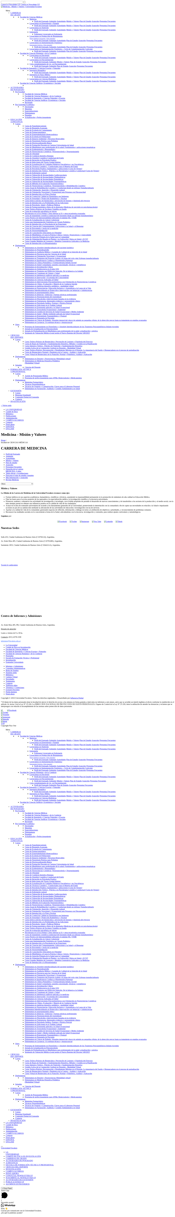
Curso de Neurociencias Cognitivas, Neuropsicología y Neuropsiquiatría (52, 152)
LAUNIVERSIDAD (12, 1153)
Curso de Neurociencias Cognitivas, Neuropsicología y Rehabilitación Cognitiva (55, 186)
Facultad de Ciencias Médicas (36, 94)
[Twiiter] (73, 521)
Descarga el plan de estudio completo (20, 475)
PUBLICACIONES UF (15, 1182)
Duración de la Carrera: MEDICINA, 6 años (14, 470)
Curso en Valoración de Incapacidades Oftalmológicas (45, 177)
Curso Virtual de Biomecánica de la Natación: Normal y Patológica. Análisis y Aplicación (58, 354)
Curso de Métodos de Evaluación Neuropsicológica (44, 184)
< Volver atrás (6, 405)
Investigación (11, 660)
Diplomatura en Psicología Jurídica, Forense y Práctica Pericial (48, 303)
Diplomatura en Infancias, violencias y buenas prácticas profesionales (51, 295)
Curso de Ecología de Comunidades (38, 130)
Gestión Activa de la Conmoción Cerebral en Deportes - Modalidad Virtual (53, 348)
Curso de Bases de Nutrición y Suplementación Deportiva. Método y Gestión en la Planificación (61, 344)
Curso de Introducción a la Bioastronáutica (41, 243)
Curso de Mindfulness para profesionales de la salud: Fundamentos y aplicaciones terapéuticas (60, 147)
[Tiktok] (119, 521)
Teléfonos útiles (12, 685)
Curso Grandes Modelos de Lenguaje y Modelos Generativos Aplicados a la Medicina (57, 241)
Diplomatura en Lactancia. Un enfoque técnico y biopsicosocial (48, 322)
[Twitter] (4, 712)
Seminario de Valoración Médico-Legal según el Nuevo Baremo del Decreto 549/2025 (57, 333)
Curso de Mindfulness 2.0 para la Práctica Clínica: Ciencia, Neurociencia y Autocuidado (58, 235)
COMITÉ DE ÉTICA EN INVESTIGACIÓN (23, 1156)
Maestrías (28, 109)
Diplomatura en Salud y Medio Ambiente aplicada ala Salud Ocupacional (52, 314)
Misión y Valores (72, 21)
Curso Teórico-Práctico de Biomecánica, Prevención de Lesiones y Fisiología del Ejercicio (59, 342)
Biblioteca (9, 414)
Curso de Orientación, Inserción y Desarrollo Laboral (45, 190)
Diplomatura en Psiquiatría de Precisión (39, 318)
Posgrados (9, 656)
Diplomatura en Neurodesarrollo (37, 250)
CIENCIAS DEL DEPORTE (17, 1167)
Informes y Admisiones (14, 666)
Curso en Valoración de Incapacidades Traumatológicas (45, 181)
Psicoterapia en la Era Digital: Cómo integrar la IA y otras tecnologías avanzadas (55, 213)
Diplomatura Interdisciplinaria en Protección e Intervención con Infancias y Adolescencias (58, 290)
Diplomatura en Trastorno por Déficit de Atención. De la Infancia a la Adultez (54, 271)
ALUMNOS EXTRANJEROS (18, 1184)
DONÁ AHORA (12, 1173)
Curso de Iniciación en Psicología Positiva (40, 160)
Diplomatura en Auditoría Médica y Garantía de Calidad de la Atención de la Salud (56, 252)
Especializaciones (31, 111)
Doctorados (29, 107)
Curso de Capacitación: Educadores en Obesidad (43, 233)
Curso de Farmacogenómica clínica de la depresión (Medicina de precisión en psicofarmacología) (61, 207)
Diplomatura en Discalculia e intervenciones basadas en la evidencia (50, 299)
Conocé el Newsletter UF (10, 4)
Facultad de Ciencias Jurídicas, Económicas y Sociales (45, 100)
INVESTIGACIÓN (13, 1169)
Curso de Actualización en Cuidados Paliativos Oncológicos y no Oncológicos (54, 164)
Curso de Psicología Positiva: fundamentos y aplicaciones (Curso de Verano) (53, 169)
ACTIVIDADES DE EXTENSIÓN (19, 1180)
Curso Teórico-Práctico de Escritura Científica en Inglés (46, 209)
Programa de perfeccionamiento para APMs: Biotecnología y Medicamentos (53, 378)
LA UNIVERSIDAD (14, 409)
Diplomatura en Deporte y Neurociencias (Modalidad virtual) (48, 359)
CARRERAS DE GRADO (16, 1158)
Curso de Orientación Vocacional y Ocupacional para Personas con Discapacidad (55, 192)
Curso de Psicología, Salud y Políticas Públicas (42, 205)
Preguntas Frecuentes (108, 21)
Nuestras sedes (11, 673)
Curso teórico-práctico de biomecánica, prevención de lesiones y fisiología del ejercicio (57, 201)
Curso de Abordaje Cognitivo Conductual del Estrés (44, 158)
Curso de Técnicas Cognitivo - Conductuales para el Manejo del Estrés (51, 167)
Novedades (10, 679)
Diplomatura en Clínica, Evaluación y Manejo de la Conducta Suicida (51, 284)
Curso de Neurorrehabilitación (36, 231)
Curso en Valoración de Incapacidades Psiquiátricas (44, 179)
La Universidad (11, 645)
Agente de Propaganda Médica (36, 376)
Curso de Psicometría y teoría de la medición (41, 228)
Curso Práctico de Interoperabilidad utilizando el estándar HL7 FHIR (51, 218)
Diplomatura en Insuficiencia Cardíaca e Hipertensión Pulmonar (49, 260)
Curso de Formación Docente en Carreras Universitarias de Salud (49, 145)
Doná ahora (10, 424)
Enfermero (38, 34)
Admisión (52, 21)
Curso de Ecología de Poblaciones (37, 137)
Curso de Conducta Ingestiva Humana (39, 156)
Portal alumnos (11, 692)
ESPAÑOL (10, 427)
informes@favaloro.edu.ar (11, 641)
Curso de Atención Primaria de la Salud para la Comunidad (47, 237)
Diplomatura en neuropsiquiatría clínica (39, 292)
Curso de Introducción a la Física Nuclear (40, 194)
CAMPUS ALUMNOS (15, 420)
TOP (3, 724)
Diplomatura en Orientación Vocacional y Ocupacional (45, 256)
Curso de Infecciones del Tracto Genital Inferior (43, 162)
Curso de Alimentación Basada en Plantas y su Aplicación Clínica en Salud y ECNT (56, 239)
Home (3, 440)
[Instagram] (84, 521)
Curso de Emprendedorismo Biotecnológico (41, 134)
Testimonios (10, 681)
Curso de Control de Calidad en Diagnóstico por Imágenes (47, 196)
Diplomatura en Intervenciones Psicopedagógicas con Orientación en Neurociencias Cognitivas (60, 282)
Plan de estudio (11, 463)
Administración (11, 418)
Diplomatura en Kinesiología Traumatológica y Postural (46, 316)
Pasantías (28, 115)
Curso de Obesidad (32, 154)
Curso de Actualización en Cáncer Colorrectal (42, 220)
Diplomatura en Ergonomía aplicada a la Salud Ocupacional (47, 307)
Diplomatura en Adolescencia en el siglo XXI (42, 269)
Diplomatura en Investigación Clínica (39, 267)
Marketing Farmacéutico (34, 382)
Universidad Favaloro (9, 1148)
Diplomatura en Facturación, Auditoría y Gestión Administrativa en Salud (52, 389)
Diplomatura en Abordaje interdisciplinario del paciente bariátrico (49, 248)
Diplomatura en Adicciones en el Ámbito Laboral (43, 305)
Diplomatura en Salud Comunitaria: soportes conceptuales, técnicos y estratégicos (55, 265)
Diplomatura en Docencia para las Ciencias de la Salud (45, 254)
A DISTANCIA (12, 1163)
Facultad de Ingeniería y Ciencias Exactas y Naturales (26, 651)
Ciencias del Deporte (32, 367)
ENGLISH (10, 429)
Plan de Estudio (85, 21)
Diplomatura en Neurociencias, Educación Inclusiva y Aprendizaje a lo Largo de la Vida (58, 288)
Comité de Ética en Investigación (18, 647)
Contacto (9, 422)
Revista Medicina (12, 480)
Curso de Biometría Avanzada (36, 128)
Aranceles (95, 21)
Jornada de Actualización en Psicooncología (41, 329)
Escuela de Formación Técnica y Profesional (22, 658)
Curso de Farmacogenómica (35, 132)
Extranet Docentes (13, 690)
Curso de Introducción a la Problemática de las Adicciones (46, 203)
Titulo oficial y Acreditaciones (17, 473)
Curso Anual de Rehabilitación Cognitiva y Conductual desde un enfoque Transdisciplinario (59, 188)
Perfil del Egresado (41, 21)
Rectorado (28, 102)
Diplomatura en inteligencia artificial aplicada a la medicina (47, 275)
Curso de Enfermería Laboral (36, 173)
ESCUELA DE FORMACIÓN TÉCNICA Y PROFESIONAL (30, 1165)
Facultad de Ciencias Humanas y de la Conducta (43, 96)
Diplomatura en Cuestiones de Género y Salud (42, 273)
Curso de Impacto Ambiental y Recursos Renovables (44, 139)
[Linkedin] (108, 521)
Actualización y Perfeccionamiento (38, 117)
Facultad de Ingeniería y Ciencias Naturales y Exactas (45, 98)
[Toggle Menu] (2, 1146)
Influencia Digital (76, 698)
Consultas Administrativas (15, 668)
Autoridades (61, 21)
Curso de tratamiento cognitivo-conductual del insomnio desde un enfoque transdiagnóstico (59, 216)
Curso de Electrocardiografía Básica (38, 143)
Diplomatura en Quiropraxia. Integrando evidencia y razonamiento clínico (52, 301)
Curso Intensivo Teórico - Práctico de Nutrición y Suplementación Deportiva (53, 346)
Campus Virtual (12, 677)
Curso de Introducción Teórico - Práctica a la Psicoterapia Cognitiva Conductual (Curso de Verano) (62, 171)
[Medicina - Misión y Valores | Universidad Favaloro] (21, 7)
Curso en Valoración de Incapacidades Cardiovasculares (46, 175)
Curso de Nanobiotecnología (35, 126)
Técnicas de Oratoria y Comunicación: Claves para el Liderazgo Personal (52, 386)
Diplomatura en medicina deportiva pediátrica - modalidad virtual (49, 286)
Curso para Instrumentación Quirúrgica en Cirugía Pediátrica (47, 222)
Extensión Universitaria (14, 662)
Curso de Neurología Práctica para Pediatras (41, 141)
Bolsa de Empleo (12, 670)
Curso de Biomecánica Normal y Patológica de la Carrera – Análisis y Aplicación (55, 352)
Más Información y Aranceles (17, 478)
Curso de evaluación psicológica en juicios (41, 211)
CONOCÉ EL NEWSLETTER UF (19, 1176)
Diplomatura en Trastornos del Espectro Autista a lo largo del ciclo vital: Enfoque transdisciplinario (62, 258)
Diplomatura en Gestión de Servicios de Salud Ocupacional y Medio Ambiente (54, 312)
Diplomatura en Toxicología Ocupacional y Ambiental (45, 310)
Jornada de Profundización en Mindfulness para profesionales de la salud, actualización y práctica (61, 331)
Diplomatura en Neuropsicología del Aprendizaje (43, 297)
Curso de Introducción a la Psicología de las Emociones (45, 224)
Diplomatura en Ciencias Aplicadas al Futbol (41, 280)
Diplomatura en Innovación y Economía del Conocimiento (47, 278)
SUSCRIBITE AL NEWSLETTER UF (21, 1178)
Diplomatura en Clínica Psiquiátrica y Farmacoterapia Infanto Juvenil (51, 263)
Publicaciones (11, 416)
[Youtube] (5, 715)
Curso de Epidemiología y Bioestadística (40, 149)
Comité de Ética (12, 412)
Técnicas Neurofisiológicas (35, 384)
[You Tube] (96, 521)
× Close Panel (7, 1188)
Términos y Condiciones (15, 688)
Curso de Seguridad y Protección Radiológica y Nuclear (46, 199)
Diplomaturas (30, 113)
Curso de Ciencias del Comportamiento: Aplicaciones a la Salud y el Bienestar (54, 226)
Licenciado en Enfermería (52, 34)
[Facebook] (62, 521)
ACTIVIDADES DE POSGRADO (19, 1161)
